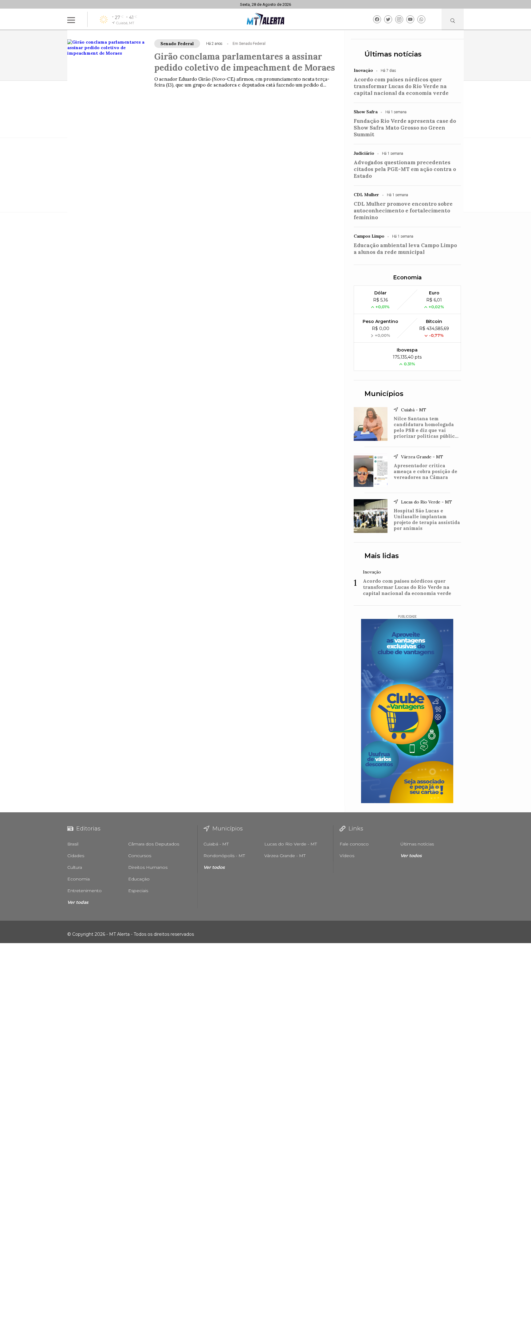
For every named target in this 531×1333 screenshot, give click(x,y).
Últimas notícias (393, 54)
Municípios (383, 394)
